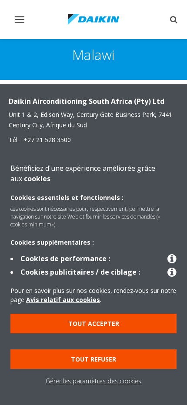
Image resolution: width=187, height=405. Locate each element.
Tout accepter (93, 323)
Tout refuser (93, 359)
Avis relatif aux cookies (63, 299)
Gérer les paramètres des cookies (93, 381)
